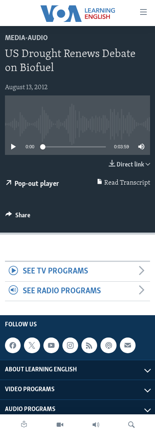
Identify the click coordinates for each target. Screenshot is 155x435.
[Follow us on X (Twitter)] (32, 345)
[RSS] (89, 345)
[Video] (60, 424)
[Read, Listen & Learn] (24, 424)
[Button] (17, 217)
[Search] (131, 424)
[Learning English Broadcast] (95, 424)
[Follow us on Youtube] (51, 345)
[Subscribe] (128, 345)
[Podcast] (108, 345)
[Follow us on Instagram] (70, 345)
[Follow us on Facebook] (13, 345)
